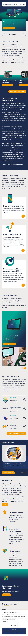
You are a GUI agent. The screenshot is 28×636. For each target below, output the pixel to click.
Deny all (14, 629)
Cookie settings (14, 625)
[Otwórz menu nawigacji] (23, 4)
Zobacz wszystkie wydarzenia (16, 433)
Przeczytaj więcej (9, 344)
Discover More (9, 28)
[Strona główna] (10, 4)
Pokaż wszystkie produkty (17, 91)
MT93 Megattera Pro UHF (9, 81)
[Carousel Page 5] (16, 34)
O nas (5, 504)
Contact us (6, 595)
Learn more (4, 621)
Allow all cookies (14, 633)
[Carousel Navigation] (14, 368)
